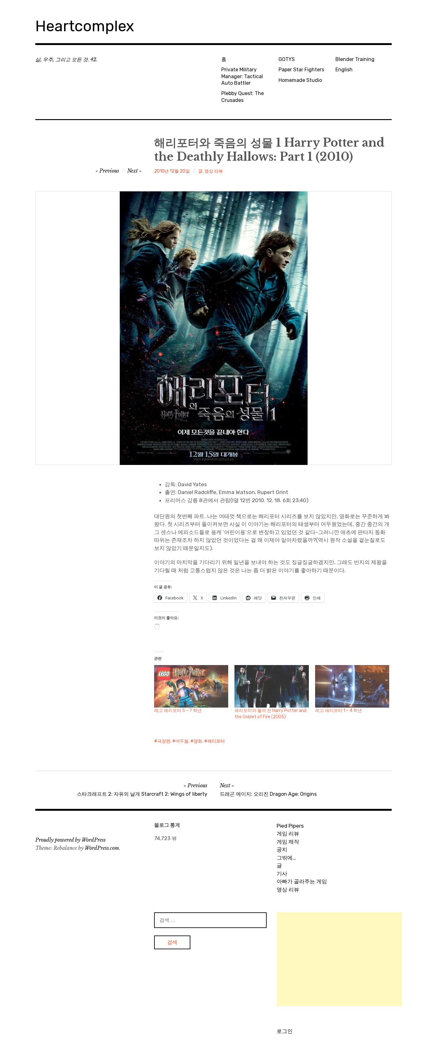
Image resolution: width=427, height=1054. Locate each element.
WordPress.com (102, 848)
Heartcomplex (84, 26)
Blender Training (354, 59)
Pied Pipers (290, 826)
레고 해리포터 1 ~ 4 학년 (338, 710)
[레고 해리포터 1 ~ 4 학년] (352, 686)
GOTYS (287, 59)
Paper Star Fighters (301, 70)
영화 (197, 741)
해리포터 (216, 741)
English (344, 70)
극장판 (163, 741)
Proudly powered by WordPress (70, 840)
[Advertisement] (339, 959)
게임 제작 (288, 842)
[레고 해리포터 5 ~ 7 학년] (191, 686)
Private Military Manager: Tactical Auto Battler (242, 76)
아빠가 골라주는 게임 (302, 881)
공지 (282, 849)
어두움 (181, 741)
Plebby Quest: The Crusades (242, 96)
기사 (282, 873)
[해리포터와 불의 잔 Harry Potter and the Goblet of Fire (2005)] (271, 686)
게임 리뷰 (288, 833)
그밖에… (286, 858)
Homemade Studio (300, 80)
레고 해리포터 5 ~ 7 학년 (178, 710)
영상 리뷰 (213, 171)
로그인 (285, 1031)
